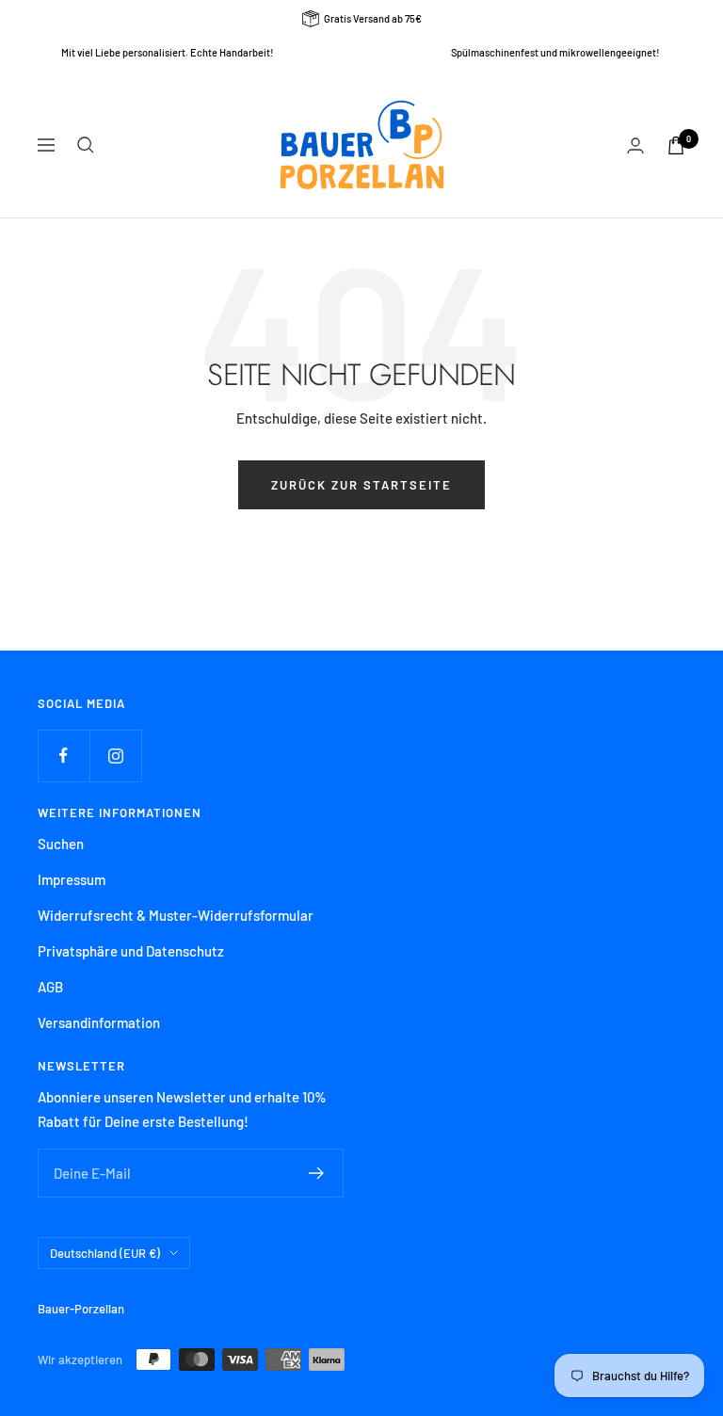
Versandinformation (99, 1022)
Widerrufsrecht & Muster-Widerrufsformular (175, 915)
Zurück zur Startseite (361, 484)
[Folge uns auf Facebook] (63, 755)
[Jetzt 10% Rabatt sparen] (317, 1173)
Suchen (61, 843)
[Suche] (85, 145)
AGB (50, 986)
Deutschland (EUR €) (105, 1253)
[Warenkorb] (676, 145)
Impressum (71, 879)
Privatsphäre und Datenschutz (131, 950)
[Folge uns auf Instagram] (115, 755)
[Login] (635, 145)
